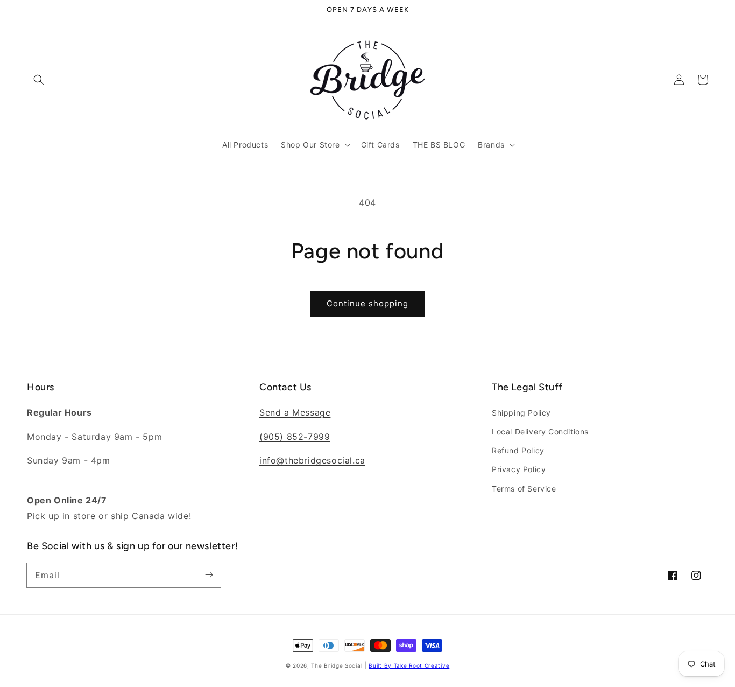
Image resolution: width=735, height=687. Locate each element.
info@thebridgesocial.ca (312, 460)
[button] (39, 80)
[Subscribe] (209, 575)
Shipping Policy (521, 412)
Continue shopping (367, 303)
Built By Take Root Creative (409, 665)
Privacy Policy (519, 469)
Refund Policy (518, 450)
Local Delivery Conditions (540, 431)
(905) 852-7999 (294, 436)
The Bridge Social (336, 665)
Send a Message (294, 412)
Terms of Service (524, 488)
